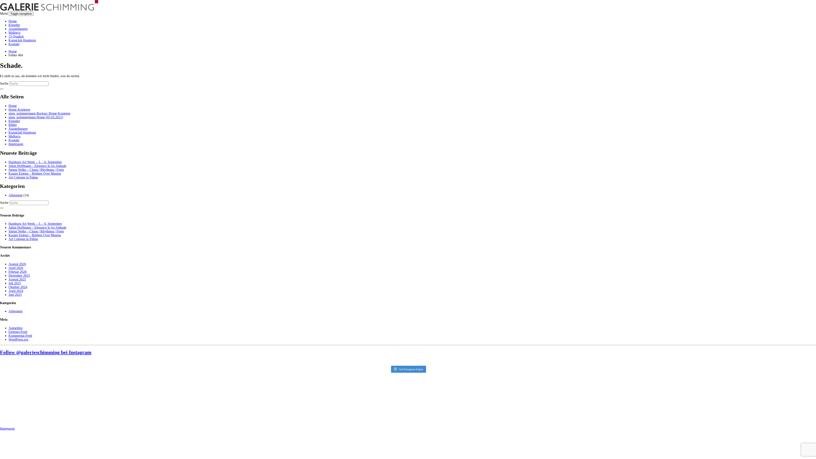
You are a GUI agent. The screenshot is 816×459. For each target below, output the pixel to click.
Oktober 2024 (17, 287)
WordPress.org (18, 339)
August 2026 (17, 264)
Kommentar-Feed (20, 335)
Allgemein (15, 195)
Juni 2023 (15, 294)
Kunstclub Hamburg (22, 40)
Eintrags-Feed (17, 332)
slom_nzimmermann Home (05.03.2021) (35, 117)
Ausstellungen (18, 29)
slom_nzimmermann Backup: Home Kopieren (39, 113)
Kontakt (13, 44)
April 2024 (15, 291)
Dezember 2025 (19, 275)
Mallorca (14, 32)
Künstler (14, 25)
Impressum (15, 144)
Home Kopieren (19, 109)
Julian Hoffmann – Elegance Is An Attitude (37, 166)
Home (12, 21)
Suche (4, 83)
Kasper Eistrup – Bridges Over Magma (34, 173)
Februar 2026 (17, 271)
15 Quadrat (16, 36)
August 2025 (17, 279)
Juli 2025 (14, 283)
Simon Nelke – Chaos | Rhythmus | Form (36, 169)
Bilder (12, 125)
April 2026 (15, 268)
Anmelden (15, 328)
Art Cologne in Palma (23, 177)
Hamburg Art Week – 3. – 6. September (35, 162)
